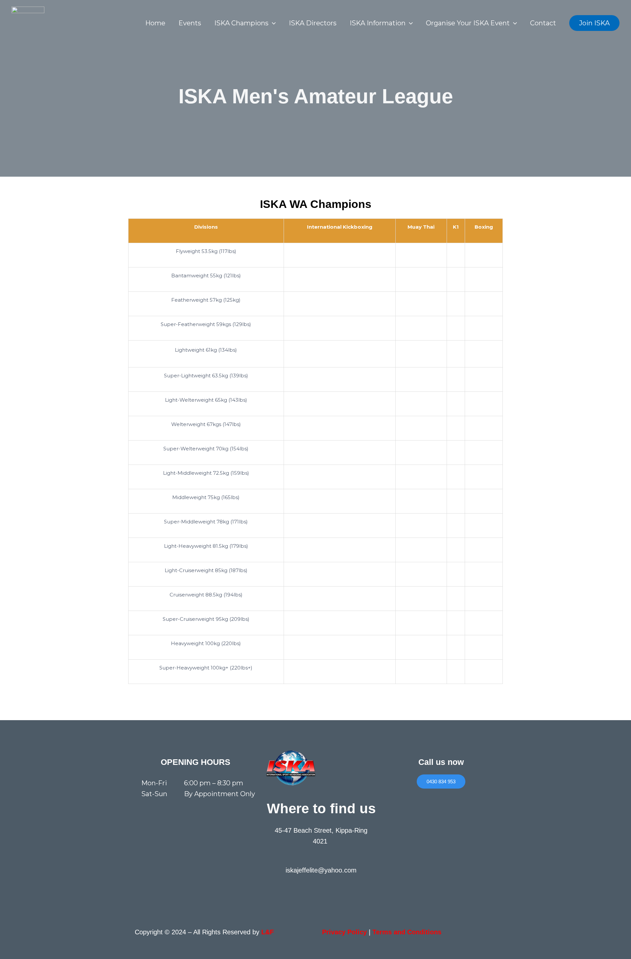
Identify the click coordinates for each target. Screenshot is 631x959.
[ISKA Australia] (28, 22)
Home (155, 23)
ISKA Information (378, 23)
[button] (272, 23)
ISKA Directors (313, 23)
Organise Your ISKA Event (468, 23)
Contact (543, 23)
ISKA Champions (241, 23)
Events (189, 23)
